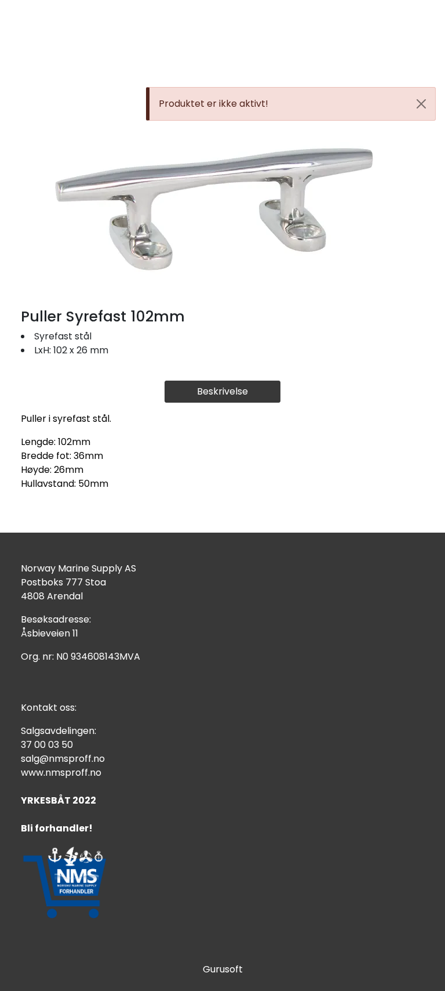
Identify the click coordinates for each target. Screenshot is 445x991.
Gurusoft (223, 969)
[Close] (421, 104)
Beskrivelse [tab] (222, 391)
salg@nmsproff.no (63, 758)
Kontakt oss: (48, 707)
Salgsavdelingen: (58, 730)
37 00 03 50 (47, 744)
